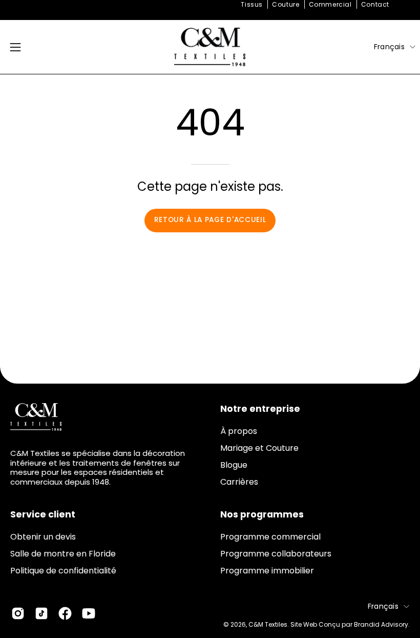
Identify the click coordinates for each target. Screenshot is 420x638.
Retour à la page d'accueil (210, 220)
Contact (375, 4)
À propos (238, 431)
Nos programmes (262, 514)
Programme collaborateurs (275, 554)
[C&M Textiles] (210, 47)
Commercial (330, 4)
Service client (42, 514)
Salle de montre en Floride (63, 554)
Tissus (252, 4)
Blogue (233, 465)
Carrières (239, 482)
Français (389, 47)
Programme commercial (270, 537)
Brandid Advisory (381, 624)
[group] (210, 4)
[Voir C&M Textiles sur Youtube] (88, 613)
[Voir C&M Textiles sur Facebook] (65, 613)
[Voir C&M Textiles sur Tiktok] (41, 613)
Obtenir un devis (43, 537)
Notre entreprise (260, 408)
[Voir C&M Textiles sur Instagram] (18, 613)
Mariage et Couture (259, 448)
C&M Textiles (267, 624)
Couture (285, 4)
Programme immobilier (267, 570)
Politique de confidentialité (63, 570)
